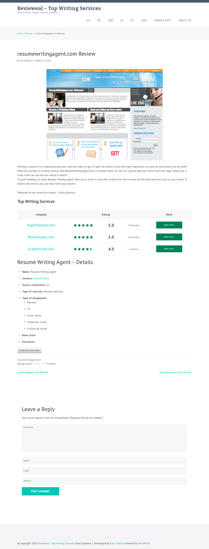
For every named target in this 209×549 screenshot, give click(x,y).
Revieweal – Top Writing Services (59, 8)
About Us (185, 20)
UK (99, 20)
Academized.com (41, 248)
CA (121, 20)
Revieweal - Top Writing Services (56, 543)
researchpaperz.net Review (32, 372)
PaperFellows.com (41, 225)
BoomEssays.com (41, 237)
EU (132, 20)
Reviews (29, 33)
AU (88, 20)
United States (41, 278)
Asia (144, 20)
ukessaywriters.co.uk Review (175, 372)
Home (20, 33)
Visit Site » (169, 225)
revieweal (26, 60)
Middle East (162, 20)
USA (110, 20)
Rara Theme (116, 543)
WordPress (144, 543)
